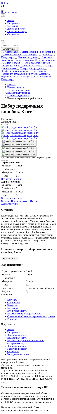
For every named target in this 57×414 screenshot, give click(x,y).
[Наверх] (2, 382)
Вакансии (12, 305)
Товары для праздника (32, 68)
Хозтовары (44, 74)
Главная (11, 84)
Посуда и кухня (22, 60)
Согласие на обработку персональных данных (31, 316)
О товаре (5, 201)
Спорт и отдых (12, 63)
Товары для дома (32, 65)
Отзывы (34, 201)
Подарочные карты (17, 337)
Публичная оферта (17, 311)
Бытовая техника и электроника (38, 51)
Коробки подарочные (18, 95)
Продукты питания (44, 60)
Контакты (12, 299)
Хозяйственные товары (13, 71)
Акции (10, 20)
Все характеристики (11, 179)
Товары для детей (10, 65)
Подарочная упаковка (18, 92)
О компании (13, 302)
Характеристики (9, 203)
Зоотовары (45, 76)
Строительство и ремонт (37, 63)
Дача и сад (46, 54)
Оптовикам (13, 34)
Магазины (12, 26)
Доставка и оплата (16, 28)
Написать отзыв (9, 258)
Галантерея (30, 54)
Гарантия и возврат (17, 31)
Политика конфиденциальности (24, 313)
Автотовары (11, 51)
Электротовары (37, 71)
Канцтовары (7, 57)
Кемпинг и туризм (28, 57)
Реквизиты (13, 319)
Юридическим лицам (18, 354)
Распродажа (13, 23)
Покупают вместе (20, 201)
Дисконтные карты (17, 335)
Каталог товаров (10, 49)
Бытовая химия (12, 54)
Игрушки (6, 76)
